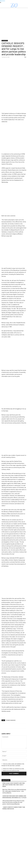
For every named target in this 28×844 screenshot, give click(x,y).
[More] (17, 60)
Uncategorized (4, 40)
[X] (6, 60)
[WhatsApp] (13, 60)
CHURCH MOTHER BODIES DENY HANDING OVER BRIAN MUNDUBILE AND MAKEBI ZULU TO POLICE (14, 796)
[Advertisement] (14, 25)
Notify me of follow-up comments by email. (13, 768)
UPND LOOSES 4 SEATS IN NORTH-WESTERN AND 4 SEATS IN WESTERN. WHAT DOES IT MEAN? (13, 785)
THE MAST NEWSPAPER (10, 720)
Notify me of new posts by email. (11, 770)
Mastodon (2, 0)
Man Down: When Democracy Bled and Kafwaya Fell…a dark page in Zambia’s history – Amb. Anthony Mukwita (14, 791)
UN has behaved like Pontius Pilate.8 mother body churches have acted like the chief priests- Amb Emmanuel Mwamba (13, 802)
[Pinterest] (10, 60)
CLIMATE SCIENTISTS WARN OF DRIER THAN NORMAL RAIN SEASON (13, 808)
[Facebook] (3, 60)
